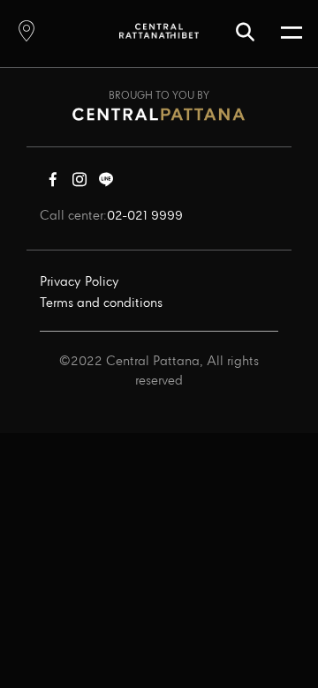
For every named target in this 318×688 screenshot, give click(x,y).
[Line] (106, 183)
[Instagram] (79, 183)
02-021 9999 (145, 216)
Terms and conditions (101, 303)
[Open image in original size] (159, 30)
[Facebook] (53, 183)
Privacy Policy (79, 282)
